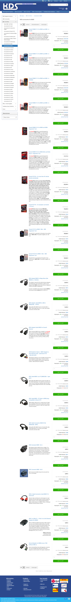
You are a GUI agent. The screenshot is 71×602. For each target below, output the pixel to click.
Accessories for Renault (8, 87)
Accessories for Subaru (8, 93)
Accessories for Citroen (8, 49)
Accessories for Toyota (8, 97)
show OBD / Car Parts (8, 24)
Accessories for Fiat (8, 55)
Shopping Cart (43, 587)
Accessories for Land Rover (9, 71)
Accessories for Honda (8, 61)
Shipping (9, 581)
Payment (9, 580)
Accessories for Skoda (8, 91)
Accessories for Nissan (8, 79)
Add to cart (61, 49)
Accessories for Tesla (8, 95)
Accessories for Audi (8, 43)
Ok (65, 598)
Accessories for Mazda (8, 73)
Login (61, 1)
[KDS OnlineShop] (24, 6)
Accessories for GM (8, 59)
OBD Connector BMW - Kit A (35, 445)
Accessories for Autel (8, 26)
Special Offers (27, 581)
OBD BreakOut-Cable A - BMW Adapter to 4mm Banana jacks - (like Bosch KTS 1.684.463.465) (39, 353)
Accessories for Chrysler (9, 47)
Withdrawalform (10, 585)
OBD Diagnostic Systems (8, 11)
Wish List (42, 584)
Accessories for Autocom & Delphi (9, 29)
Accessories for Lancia (8, 69)
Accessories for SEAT (8, 89)
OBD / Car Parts (27, 11)
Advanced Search (27, 589)
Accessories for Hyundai (9, 63)
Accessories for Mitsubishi (9, 77)
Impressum (9, 588)
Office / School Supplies (37, 11)
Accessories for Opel (8, 81)
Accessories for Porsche (9, 85)
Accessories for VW (8, 101)
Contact (8, 589)
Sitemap (25, 588)
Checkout (42, 588)
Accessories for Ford (8, 57)
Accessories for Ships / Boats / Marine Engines (10, 39)
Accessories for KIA (8, 67)
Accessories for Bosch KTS (9, 31)
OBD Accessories (18, 11)
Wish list (65, 1)
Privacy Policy (10, 582)
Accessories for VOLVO (8, 99)
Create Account (43, 580)
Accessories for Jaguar (8, 65)
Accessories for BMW (8, 45)
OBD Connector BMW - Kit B (35, 469)
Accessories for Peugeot (9, 83)
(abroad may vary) (64, 43)
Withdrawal (9, 584)
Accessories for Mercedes (9, 75)
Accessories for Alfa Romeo (9, 41)
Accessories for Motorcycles (9, 36)
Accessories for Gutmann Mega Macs (10, 34)
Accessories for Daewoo (9, 53)
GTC (8, 587)
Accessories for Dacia (8, 51)
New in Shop (26, 580)
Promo (58, 11)
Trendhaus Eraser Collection (49, 11)
